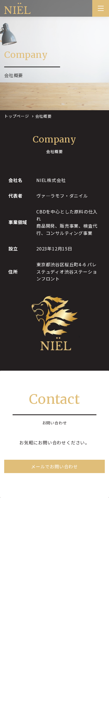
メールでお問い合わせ (54, 466)
